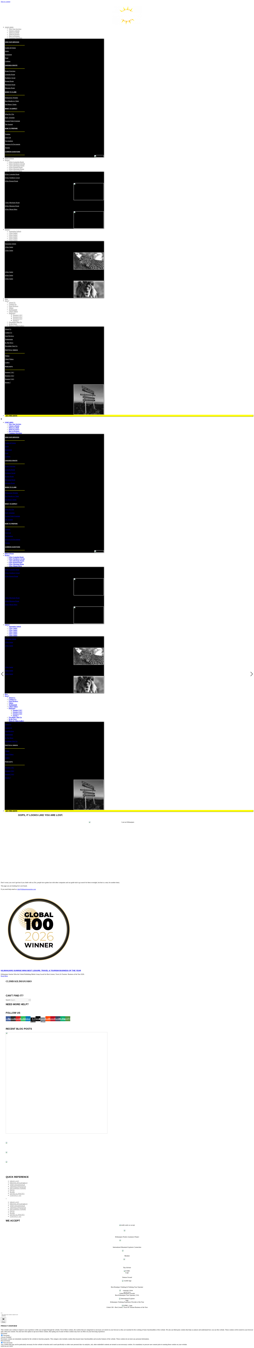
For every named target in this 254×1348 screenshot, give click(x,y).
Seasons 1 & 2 (17, 315)
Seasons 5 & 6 (17, 318)
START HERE (9, 27)
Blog (6, 299)
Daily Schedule (10, 117)
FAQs (12, 1190)
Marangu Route (10, 88)
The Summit (9, 124)
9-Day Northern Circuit (12, 178)
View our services (12, 42)
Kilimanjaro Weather (11, 98)
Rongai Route (9, 81)
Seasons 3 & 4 (17, 317)
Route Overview (10, 71)
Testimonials (13, 309)
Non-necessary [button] (5, 1341)
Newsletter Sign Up (15, 322)
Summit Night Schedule (12, 121)
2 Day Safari (13, 235)
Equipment (8, 54)
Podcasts (12, 313)
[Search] (30, 1000)
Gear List (8, 137)
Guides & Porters (10, 48)
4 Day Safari (13, 238)
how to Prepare (11, 128)
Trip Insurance (17, 1184)
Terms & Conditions (56, 1311)
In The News (9, 343)
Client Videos (13, 311)
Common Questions (15, 38)
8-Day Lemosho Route (12, 174)
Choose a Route (14, 31)
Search (8, 1000)
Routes (7, 160)
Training (7, 134)
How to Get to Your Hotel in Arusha (22, 1166)
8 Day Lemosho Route (16, 162)
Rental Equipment (18, 1183)
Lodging (7, 61)
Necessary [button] (4, 1333)
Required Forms (18, 1188)
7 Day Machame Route (16, 165)
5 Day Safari (13, 240)
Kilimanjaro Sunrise (19, 1311)
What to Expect (14, 34)
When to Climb (14, 32)
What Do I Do (9, 114)
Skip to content (5, 1)
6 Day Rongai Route (15, 167)
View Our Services (15, 29)
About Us (12, 302)
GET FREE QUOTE (11, 415)
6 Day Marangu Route (16, 169)
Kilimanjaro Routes (43, 1311)
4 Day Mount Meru (15, 171)
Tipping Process (18, 1186)
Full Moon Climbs (10, 104)
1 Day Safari (13, 233)
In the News (13, 324)
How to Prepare (14, 36)
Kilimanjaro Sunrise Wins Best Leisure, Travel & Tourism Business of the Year (41, 971)
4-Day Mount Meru (11, 209)
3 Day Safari (13, 236)
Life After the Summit (15, 1156)
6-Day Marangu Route (12, 206)
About (6, 301)
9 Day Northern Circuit (17, 163)
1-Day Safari (9, 247)
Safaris (7, 229)
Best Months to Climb (12, 101)
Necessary (6, 1335)
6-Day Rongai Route (11, 181)
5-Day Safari (9, 279)
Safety (7, 51)
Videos (11, 308)
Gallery (7, 362)
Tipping (7, 148)
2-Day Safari (9, 250)
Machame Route (10, 84)
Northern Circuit (10, 78)
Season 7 (16, 320)
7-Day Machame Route (12, 202)
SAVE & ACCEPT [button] (7, 1346)
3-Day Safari (9, 272)
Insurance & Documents (12, 144)
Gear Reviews (13, 306)
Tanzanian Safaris (15, 231)
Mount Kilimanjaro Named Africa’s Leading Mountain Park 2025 (34, 1146)
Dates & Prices (9, 158)
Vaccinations (9, 141)
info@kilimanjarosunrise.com (26, 889)
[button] (127, 419)
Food (6, 58)
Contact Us (12, 304)
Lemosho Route (10, 74)
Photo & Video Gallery (16, 326)
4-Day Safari (9, 275)
